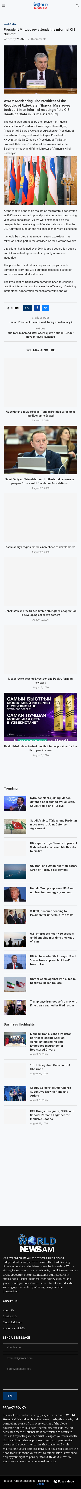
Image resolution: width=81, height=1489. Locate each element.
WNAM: (20, 39)
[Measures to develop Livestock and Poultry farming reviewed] (40, 649)
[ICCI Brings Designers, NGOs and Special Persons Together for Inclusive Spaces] (15, 1116)
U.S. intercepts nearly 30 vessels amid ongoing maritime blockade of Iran (52, 937)
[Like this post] (28, 308)
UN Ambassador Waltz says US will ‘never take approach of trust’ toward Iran (53, 960)
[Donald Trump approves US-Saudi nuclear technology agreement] (15, 894)
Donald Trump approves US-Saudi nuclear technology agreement (52, 890)
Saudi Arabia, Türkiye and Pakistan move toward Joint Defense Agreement (53, 824)
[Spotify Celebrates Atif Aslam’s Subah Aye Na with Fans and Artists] (15, 1093)
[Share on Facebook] (37, 308)
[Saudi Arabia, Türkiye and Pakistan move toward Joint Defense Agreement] (15, 826)
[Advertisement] (40, 1172)
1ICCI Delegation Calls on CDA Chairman (50, 1067)
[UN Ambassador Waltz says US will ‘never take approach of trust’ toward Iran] (15, 961)
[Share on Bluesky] (45, 308)
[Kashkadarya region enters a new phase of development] (40, 517)
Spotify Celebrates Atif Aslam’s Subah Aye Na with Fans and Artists (50, 1091)
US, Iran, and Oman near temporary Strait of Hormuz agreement (53, 867)
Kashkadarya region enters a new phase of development (40, 547)
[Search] (77, 5)
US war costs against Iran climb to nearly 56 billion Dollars (53, 981)
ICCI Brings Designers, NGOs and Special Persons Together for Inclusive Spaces (52, 1115)
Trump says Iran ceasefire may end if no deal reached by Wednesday (53, 1003)
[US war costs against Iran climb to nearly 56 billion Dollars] (15, 984)
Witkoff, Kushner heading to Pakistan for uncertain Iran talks (51, 913)
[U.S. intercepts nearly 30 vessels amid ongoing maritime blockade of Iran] (15, 939)
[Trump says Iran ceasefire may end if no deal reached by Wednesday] (15, 1007)
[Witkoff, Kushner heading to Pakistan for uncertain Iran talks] (15, 916)
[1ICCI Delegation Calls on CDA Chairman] (15, 1070)
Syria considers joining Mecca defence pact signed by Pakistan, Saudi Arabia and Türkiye (52, 802)
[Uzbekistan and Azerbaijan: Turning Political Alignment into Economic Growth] (40, 382)
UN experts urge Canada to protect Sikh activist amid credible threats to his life (53, 847)
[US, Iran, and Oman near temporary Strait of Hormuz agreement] (15, 871)
